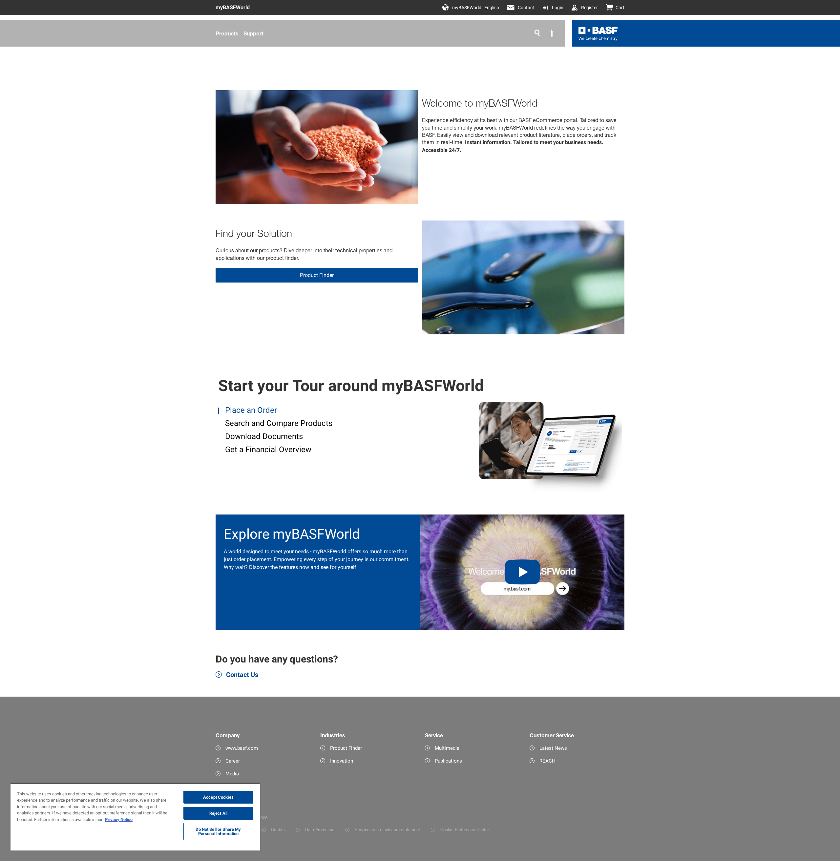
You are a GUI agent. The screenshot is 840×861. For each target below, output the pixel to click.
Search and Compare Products (277, 423)
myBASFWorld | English (475, 7)
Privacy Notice (119, 819)
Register (589, 7)
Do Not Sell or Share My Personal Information (218, 831)
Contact (526, 7)
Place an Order (250, 410)
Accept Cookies (218, 797)
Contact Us (242, 675)
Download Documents (263, 436)
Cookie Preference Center (464, 829)
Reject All (218, 813)
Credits (278, 829)
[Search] (537, 33)
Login (557, 7)
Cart (620, 7)
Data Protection (319, 829)
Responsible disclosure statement (387, 829)
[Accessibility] (552, 33)
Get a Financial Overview (267, 449)
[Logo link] (598, 33)
